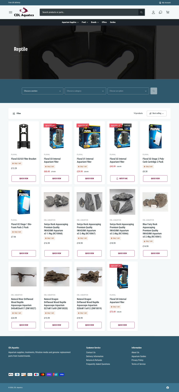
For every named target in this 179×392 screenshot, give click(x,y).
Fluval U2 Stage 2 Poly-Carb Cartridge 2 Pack (153, 160)
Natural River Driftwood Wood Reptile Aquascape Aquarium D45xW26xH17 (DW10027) (23, 304)
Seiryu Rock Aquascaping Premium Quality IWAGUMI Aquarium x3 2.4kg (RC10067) (89, 229)
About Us (135, 352)
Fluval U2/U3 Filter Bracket (23, 158)
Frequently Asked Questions (98, 364)
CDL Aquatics (18, 387)
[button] (10, 12)
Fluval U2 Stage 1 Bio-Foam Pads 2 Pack (21, 226)
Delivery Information (94, 356)
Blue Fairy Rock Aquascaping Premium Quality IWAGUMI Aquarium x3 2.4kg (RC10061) (152, 230)
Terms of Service (139, 364)
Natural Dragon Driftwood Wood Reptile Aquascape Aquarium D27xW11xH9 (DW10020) (56, 304)
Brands (93, 22)
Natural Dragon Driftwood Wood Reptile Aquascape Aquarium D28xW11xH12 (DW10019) (89, 304)
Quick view (23, 178)
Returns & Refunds (94, 360)
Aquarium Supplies (69, 22)
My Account (166, 3)
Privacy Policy (137, 360)
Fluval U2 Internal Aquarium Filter (118, 160)
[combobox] (92, 12)
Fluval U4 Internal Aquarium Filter (118, 301)
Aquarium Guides (139, 356)
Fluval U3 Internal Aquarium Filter (52, 160)
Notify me (123, 178)
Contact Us (90, 352)
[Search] (153, 91)
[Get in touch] (160, 12)
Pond (84, 22)
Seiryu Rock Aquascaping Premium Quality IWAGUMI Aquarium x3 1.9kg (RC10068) (56, 229)
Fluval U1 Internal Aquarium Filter (85, 160)
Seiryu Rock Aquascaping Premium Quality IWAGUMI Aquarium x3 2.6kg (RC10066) (122, 229)
